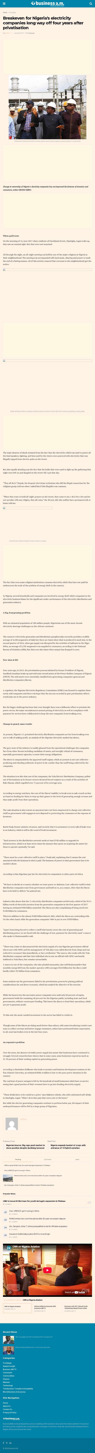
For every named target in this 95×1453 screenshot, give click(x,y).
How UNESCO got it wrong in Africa (17, 1170)
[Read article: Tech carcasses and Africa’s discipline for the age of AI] (8, 1340)
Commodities (8, 1376)
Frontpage (12, 12)
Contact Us (7, 1409)
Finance (6, 1379)
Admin (7, 33)
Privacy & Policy (9, 1413)
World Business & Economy (14, 1392)
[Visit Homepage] (47, 3)
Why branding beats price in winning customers (32, 1347)
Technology (8, 1385)
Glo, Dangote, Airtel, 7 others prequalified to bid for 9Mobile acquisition (29, 1185)
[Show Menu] (4, 3)
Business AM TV (9, 1369)
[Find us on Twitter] (7, 1443)
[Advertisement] (47, 56)
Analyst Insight (9, 1366)
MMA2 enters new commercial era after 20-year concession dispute (38, 1176)
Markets (6, 1382)
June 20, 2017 (19, 33)
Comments (7, 1373)
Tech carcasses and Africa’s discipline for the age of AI (33, 1337)
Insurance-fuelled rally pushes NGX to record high (29, 1234)
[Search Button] (91, 3)
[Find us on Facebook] (3, 1443)
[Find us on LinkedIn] (10, 1443)
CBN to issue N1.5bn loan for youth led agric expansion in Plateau (27, 1165)
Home (5, 12)
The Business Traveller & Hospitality (18, 1389)
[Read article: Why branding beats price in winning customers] (8, 1350)
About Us (6, 1406)
